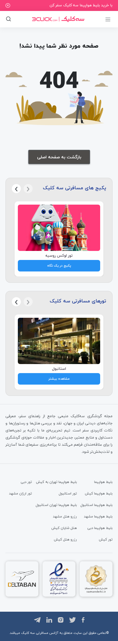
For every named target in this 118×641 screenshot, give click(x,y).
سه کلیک (28, 633)
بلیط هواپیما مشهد (98, 516)
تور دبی (26, 482)
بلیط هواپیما (103, 482)
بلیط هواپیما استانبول (96, 505)
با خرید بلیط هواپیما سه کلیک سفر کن (81, 5)
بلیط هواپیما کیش (99, 493)
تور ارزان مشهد (20, 493)
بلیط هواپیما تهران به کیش (56, 482)
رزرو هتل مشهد (65, 516)
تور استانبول (68, 493)
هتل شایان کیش (64, 528)
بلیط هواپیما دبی (100, 528)
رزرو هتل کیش (65, 539)
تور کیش (106, 539)
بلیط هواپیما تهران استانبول (56, 505)
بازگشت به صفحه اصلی (59, 157)
